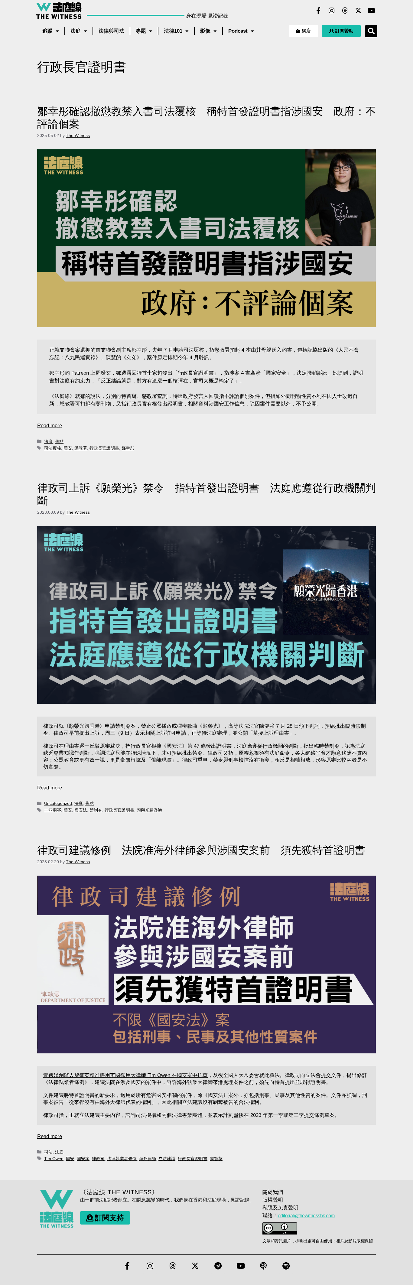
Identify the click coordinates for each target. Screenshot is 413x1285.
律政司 (98, 1158)
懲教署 (80, 448)
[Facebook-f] (318, 10)
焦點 (59, 441)
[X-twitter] (358, 10)
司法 (48, 1152)
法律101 (173, 31)
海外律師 (147, 1158)
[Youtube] (371, 10)
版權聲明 (272, 1200)
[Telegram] (218, 1266)
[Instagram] (331, 10)
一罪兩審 (52, 810)
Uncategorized (58, 803)
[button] (371, 31)
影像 (205, 31)
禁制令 (95, 810)
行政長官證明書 (104, 448)
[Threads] (345, 10)
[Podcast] (263, 1266)
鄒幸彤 (128, 448)
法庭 (75, 31)
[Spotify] (286, 1266)
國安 (67, 448)
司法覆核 (52, 448)
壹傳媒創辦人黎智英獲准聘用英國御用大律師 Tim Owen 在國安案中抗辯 (125, 1075)
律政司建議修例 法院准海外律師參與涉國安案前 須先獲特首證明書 (201, 850)
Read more (49, 425)
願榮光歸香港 (149, 810)
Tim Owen (53, 1158)
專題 (141, 31)
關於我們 (272, 1192)
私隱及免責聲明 (280, 1208)
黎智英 (216, 1158)
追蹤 (47, 31)
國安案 (83, 1158)
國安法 (80, 810)
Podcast (238, 31)
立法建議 (166, 1158)
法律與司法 (111, 31)
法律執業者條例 (122, 1158)
